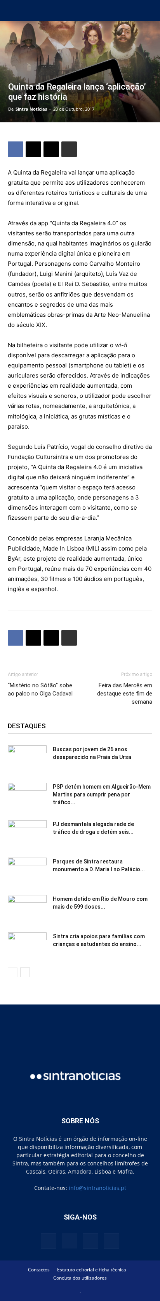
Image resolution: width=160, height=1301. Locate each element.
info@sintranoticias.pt (97, 1188)
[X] (33, 149)
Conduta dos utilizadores (80, 1278)
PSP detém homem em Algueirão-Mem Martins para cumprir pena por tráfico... (102, 794)
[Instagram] (69, 1240)
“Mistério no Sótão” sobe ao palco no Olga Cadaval (40, 689)
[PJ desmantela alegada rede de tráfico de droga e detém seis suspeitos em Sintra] (27, 833)
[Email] (51, 149)
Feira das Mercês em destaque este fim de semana (124, 693)
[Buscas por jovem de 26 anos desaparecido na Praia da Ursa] (27, 759)
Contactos (39, 1269)
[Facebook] (15, 149)
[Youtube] (111, 1241)
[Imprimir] (69, 149)
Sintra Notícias (31, 109)
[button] (13, 10)
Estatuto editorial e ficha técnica (91, 1269)
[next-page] (25, 972)
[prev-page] (12, 972)
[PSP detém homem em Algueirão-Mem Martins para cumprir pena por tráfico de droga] (27, 796)
